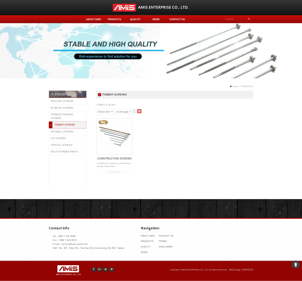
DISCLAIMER (166, 246)
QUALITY (135, 19)
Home (235, 86)
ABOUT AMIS (93, 19)
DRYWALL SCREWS (62, 131)
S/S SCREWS (58, 138)
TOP (296, 264)
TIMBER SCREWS (64, 124)
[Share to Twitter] (105, 269)
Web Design (235, 270)
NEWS (156, 19)
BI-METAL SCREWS (62, 107)
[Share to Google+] (99, 269)
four (139, 111)
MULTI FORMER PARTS (64, 151)
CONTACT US (177, 19)
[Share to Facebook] (93, 269)
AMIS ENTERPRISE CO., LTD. (151, 8)
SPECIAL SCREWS (61, 145)
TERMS (163, 241)
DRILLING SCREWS (62, 101)
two (135, 111)
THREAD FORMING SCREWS (62, 116)
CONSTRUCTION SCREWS (114, 145)
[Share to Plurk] (111, 269)
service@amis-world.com (75, 244)
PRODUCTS (114, 19)
